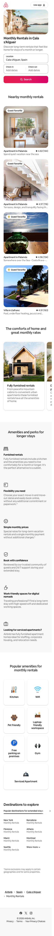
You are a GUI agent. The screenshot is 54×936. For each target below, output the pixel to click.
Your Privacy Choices (35, 921)
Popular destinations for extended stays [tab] (23, 810)
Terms (19, 921)
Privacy (10, 921)
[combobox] (26, 60)
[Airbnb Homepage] (6, 5)
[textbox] (14, 70)
